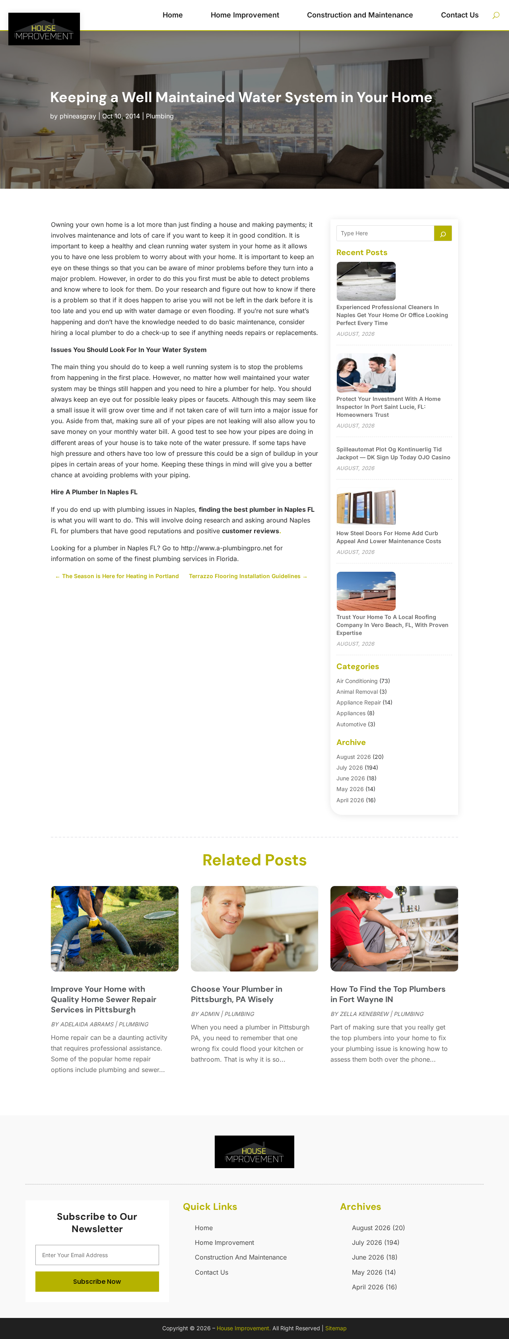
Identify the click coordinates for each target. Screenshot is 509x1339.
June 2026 (350, 778)
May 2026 (350, 789)
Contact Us (460, 15)
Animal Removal (357, 691)
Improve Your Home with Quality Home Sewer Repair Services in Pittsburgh (103, 999)
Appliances (350, 713)
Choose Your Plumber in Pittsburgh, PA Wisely (236, 994)
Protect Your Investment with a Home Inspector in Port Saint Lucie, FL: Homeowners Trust (388, 406)
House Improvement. (244, 1328)
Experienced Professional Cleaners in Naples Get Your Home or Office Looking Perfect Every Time (392, 315)
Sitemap (336, 1328)
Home (173, 15)
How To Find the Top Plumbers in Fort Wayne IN (388, 994)
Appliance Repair (358, 702)
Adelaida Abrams (86, 1024)
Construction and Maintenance (360, 15)
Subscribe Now (97, 1281)
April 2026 (350, 800)
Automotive (351, 724)
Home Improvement (245, 15)
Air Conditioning (357, 680)
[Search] (443, 233)
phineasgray (78, 116)
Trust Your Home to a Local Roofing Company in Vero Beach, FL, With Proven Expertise (392, 624)
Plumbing (160, 116)
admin (209, 1013)
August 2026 (353, 756)
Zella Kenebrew (364, 1013)
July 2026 (349, 767)
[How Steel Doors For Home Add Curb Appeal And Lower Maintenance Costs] (366, 508)
